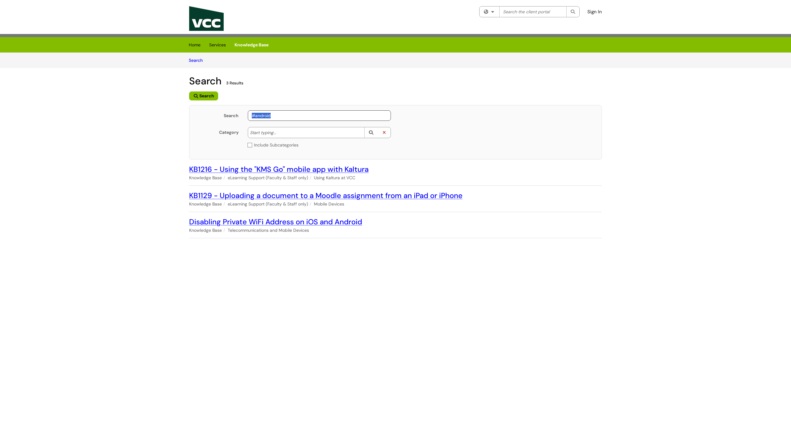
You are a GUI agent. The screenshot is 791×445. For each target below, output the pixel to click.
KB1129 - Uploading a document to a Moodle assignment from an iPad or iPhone (326, 195)
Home (195, 45)
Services (217, 45)
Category (229, 132)
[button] (371, 132)
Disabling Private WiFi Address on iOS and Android (275, 222)
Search (198, 60)
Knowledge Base (252, 45)
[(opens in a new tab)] (206, 18)
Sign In (594, 12)
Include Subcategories (276, 145)
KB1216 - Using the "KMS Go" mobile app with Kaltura (279, 169)
